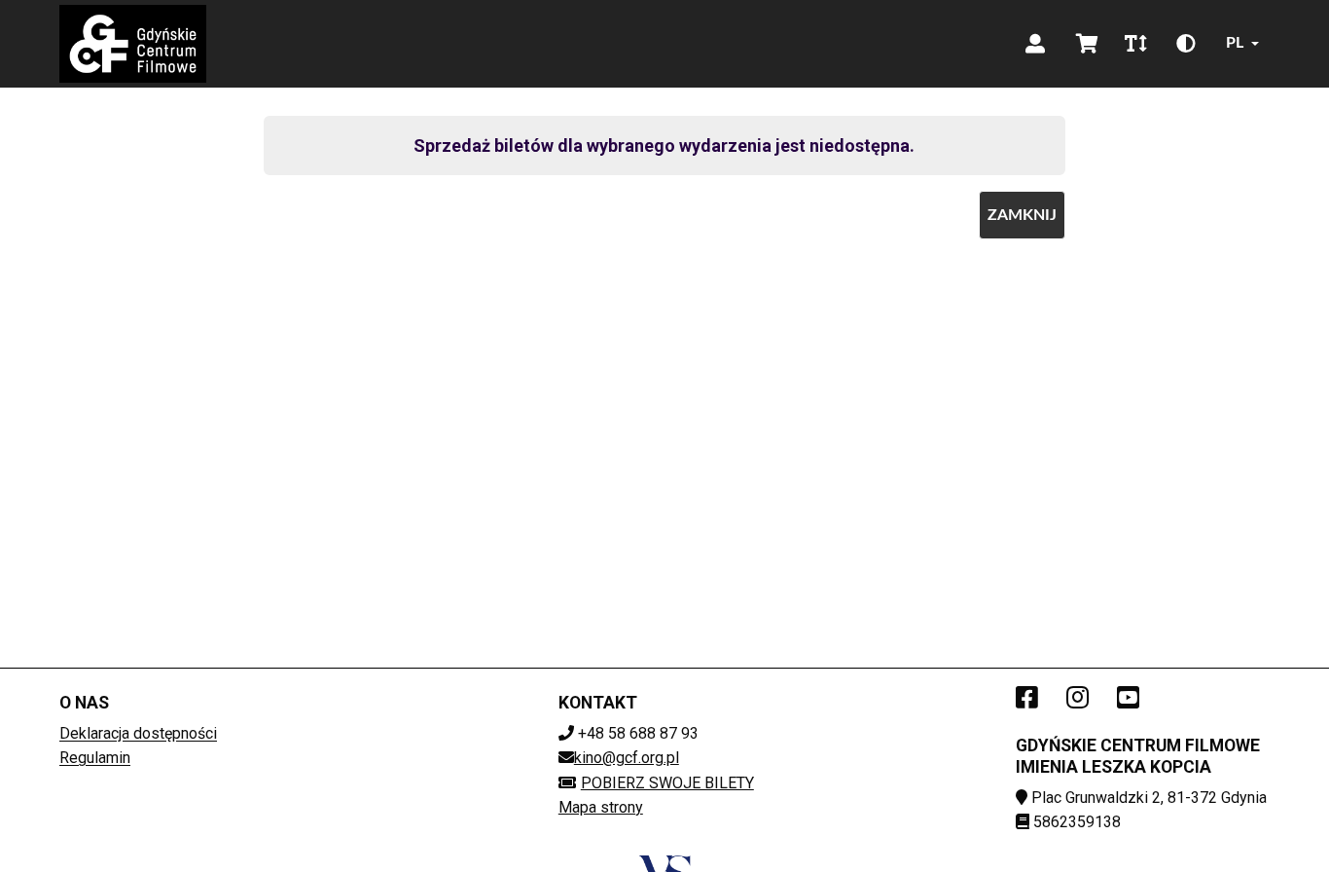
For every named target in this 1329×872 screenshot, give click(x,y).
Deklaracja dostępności (138, 733)
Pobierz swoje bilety (667, 783)
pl (1234, 43)
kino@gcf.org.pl (626, 757)
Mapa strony (600, 807)
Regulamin (94, 757)
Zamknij (1022, 215)
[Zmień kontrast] (1186, 43)
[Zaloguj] (1035, 43)
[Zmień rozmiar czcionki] (1135, 43)
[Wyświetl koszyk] (1087, 43)
